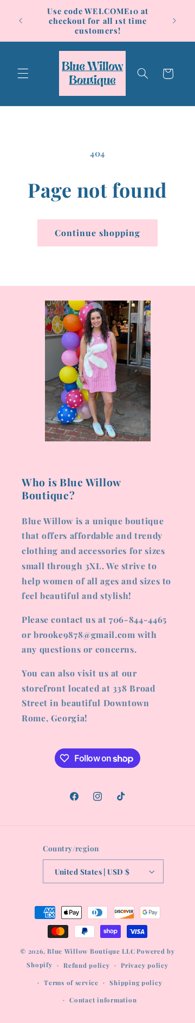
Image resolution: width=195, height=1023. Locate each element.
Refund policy (86, 965)
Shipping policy (135, 983)
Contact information (102, 1000)
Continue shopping (98, 232)
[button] (22, 73)
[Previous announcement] (20, 20)
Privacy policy (144, 965)
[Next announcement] (174, 20)
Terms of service (71, 983)
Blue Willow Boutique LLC (91, 951)
